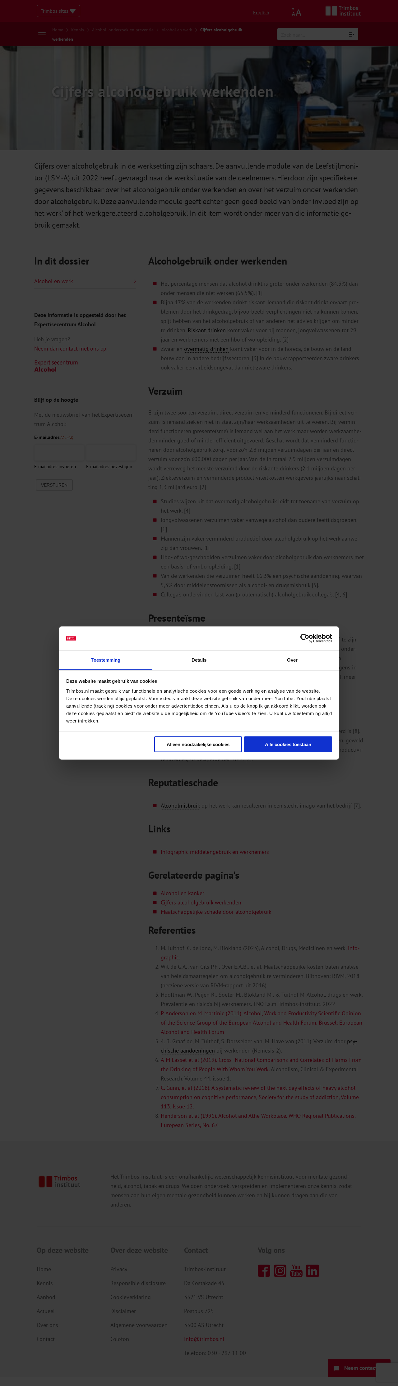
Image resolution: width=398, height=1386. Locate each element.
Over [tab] (292, 659)
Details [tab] (199, 659)
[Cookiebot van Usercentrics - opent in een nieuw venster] (305, 638)
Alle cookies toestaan (288, 744)
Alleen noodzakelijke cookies (198, 744)
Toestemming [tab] (105, 659)
